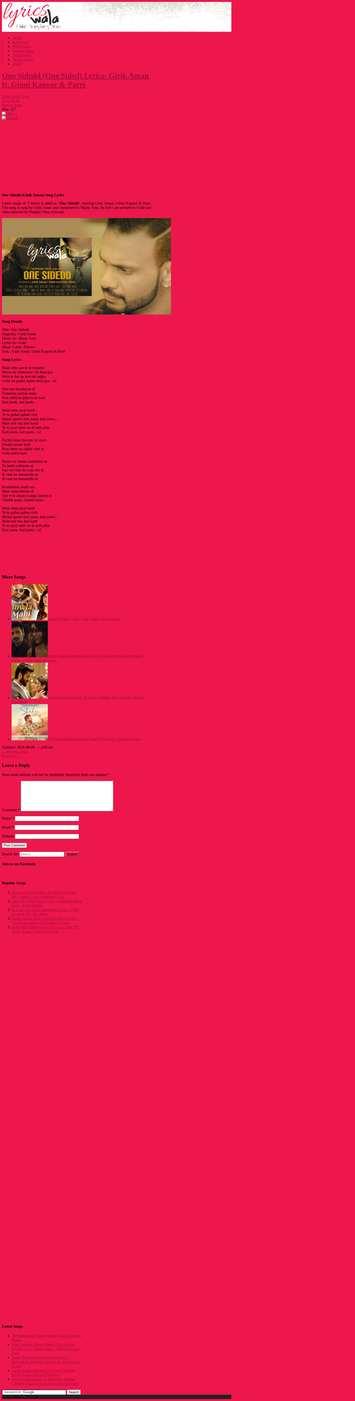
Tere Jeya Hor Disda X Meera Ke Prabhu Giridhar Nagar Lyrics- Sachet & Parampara (45, 1381)
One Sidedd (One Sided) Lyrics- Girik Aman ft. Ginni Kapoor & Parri (75, 80)
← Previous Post (15, 751)
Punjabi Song (12, 105)
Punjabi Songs (23, 51)
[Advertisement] (76, 155)
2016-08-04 (11, 101)
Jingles (17, 64)
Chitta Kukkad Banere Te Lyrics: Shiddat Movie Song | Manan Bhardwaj (43, 1372)
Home (16, 38)
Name (8, 818)
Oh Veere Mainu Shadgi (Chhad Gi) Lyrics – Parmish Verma (94, 739)
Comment (11, 810)
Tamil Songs (21, 55)
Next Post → (12, 756)
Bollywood (20, 42)
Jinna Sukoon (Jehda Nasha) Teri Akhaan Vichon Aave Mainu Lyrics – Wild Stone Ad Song (45, 1348)
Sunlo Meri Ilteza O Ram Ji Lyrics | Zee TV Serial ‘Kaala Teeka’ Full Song (45, 929)
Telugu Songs (22, 59)
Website (8, 836)
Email (8, 827)
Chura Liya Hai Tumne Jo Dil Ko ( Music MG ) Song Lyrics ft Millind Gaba (44, 894)
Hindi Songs (21, 46)
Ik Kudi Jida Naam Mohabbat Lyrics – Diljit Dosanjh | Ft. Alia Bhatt (45, 912)
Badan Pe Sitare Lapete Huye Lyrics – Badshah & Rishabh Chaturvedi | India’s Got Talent (46, 1361)
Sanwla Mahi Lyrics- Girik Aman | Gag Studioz (84, 619)
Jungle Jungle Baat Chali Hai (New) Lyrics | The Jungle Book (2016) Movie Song (45, 920)
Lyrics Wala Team (15, 96)
